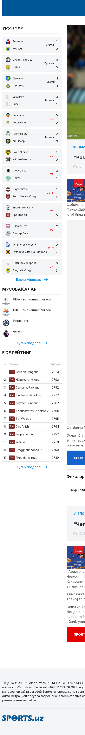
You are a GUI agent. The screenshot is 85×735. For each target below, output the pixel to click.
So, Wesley (20, 418)
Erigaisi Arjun (21, 434)
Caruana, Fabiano (25, 387)
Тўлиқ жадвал (29, 343)
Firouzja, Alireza (23, 457)
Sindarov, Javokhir (25, 395)
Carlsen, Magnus (24, 372)
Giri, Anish (19, 426)
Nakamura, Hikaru (25, 379)
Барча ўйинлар (28, 279)
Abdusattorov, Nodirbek (29, 411)
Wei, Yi (17, 442)
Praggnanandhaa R (26, 450)
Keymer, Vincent (24, 403)
